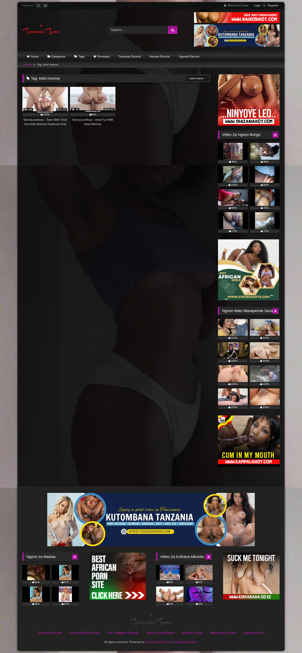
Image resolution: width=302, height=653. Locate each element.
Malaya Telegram (186, 642)
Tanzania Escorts (130, 56)
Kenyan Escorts (160, 56)
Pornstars (103, 56)
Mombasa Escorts (223, 633)
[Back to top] (289, 641)
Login (257, 5)
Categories (58, 56)
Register (273, 5)
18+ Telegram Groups (122, 633)
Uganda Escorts (189, 56)
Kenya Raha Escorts (85, 633)
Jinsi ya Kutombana (160, 633)
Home (35, 56)
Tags (81, 56)
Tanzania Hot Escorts (159, 642)
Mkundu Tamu (192, 633)
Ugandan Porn (254, 633)
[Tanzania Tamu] (40, 30)
